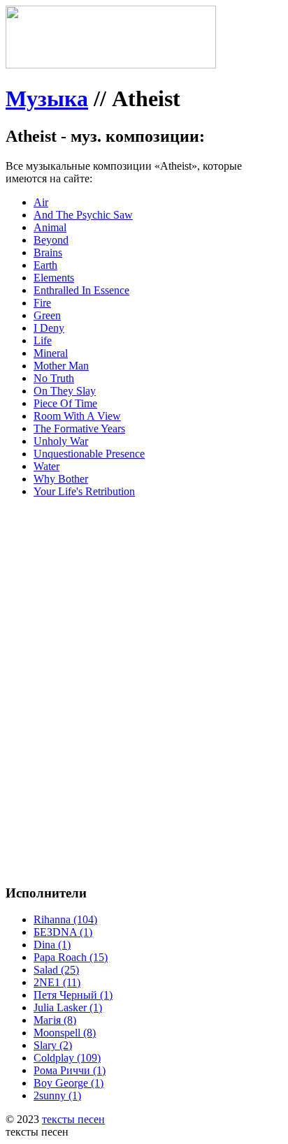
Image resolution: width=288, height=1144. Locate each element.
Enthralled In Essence (81, 290)
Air (41, 202)
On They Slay (65, 391)
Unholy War (61, 441)
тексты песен (73, 1119)
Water (46, 466)
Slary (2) (53, 1045)
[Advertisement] (144, 653)
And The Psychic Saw (83, 215)
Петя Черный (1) (73, 995)
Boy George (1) (68, 1083)
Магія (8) (55, 1020)
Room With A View (77, 416)
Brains (48, 252)
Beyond (51, 240)
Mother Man (61, 366)
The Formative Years (79, 428)
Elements (54, 278)
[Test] (111, 65)
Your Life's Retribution (84, 491)
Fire (42, 303)
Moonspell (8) (65, 1033)
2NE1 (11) (57, 982)
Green (47, 315)
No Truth (54, 378)
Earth (45, 265)
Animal (50, 227)
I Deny (49, 328)
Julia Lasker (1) (68, 1007)
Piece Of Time (65, 403)
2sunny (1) (57, 1095)
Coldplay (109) (67, 1058)
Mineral (51, 353)
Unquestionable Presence (89, 454)
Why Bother (61, 479)
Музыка (47, 98)
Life (43, 340)
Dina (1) (52, 945)
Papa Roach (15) (71, 957)
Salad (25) (56, 970)
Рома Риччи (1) (70, 1070)
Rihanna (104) (65, 919)
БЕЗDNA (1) (63, 932)
